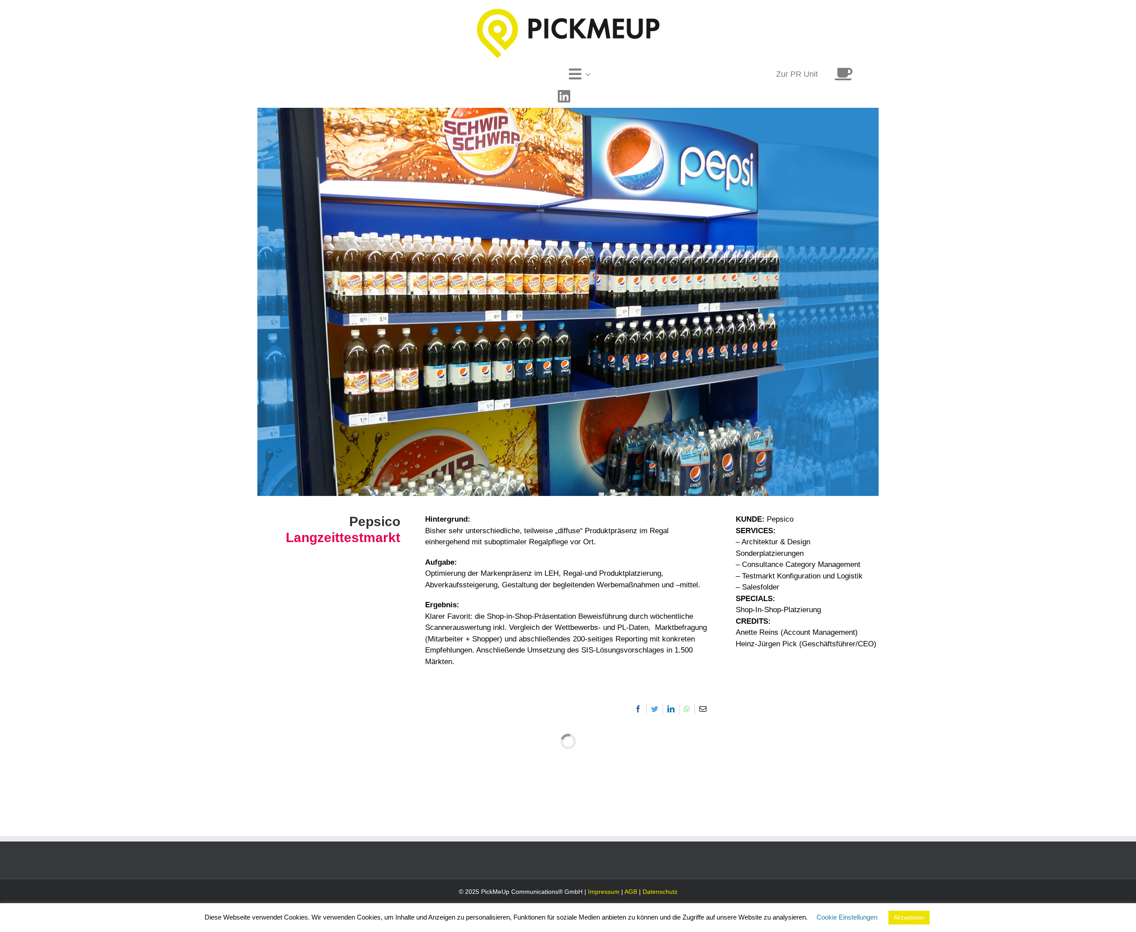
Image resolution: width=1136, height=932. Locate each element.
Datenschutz (660, 891)
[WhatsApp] (686, 709)
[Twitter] (655, 709)
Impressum (603, 891)
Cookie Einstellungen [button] (846, 917)
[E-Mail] (703, 709)
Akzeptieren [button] (909, 917)
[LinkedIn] (671, 709)
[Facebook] (638, 709)
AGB (630, 891)
